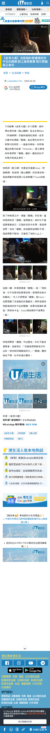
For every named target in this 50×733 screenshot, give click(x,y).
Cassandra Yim (15, 80)
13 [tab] (21, 23)
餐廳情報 (26, 683)
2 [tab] (21, 17)
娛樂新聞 (34, 14)
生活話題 (16, 73)
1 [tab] (18, 17)
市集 (14, 676)
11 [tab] (29, 20)
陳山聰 (33, 433)
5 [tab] (29, 17)
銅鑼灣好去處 (8, 680)
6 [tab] (32, 17)
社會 (17, 683)
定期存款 (45, 14)
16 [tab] (29, 23)
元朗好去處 (23, 680)
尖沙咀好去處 (32, 676)
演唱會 (8, 9)
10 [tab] (27, 20)
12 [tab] (32, 20)
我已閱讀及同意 (25, 721)
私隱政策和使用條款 (35, 713)
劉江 (21, 438)
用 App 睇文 (39, 87)
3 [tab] (24, 17)
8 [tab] (21, 20)
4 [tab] (27, 17)
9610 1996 (31, 424)
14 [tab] (24, 23)
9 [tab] (24, 20)
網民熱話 (5, 695)
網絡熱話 (9, 438)
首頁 (5, 73)
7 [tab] (18, 20)
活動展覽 (6, 676)
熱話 (27, 73)
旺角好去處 (7, 683)
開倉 (21, 676)
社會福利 (6, 687)
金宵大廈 (9, 433)
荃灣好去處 (36, 680)
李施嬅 (22, 433)
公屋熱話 (23, 14)
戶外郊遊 (37, 683)
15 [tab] (27, 23)
